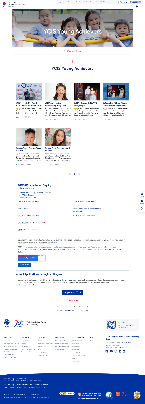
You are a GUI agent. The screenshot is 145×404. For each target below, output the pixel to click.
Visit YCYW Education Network (106, 2)
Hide (137, 6)
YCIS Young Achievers (79, 355)
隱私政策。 (53, 243)
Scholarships (42, 352)
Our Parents (76, 347)
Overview (7, 341)
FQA (39, 349)
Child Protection (9, 354)
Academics (73, 7)
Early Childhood (26, 341)
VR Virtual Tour (88, 2)
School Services (60, 349)
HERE (9, 381)
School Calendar (60, 341)
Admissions (86, 7)
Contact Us (76, 364)
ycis (17, 117)
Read (29, 92)
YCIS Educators (77, 352)
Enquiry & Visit (43, 355)
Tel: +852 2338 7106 (112, 345)
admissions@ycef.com (65, 310)
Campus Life (98, 7)
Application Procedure (45, 344)
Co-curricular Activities (62, 347)
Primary (23, 344)
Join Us (74, 358)
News (125, 7)
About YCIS (61, 7)
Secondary (24, 347)
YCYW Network (77, 341)
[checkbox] (72, 195)
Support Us (76, 361)
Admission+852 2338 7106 (130, 2)
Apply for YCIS (72, 292)
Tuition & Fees (42, 347)
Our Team (75, 344)
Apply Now (61, 2)
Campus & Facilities (61, 344)
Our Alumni (76, 349)
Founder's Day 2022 (10, 357)
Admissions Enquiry (74, 2)
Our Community (113, 7)
